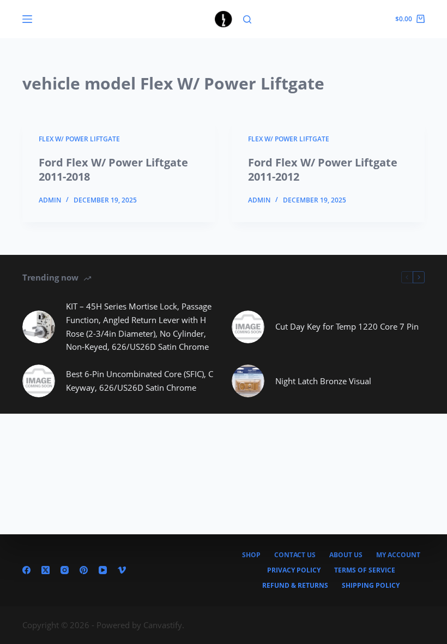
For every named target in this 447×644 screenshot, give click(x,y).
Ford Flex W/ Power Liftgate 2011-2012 (322, 169)
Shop (251, 555)
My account (398, 555)
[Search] (247, 19)
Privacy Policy (294, 570)
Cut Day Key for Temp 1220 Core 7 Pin (347, 326)
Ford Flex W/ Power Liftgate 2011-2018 (113, 169)
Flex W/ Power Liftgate (79, 139)
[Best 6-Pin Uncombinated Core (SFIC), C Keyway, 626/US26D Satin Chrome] (38, 381)
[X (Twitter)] (45, 570)
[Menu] (27, 19)
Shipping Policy (371, 585)
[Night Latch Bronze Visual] (248, 381)
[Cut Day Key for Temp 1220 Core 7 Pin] (248, 327)
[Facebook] (26, 570)
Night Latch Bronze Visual (323, 380)
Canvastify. (163, 624)
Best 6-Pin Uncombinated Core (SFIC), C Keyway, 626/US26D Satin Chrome (139, 380)
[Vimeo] (122, 570)
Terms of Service (364, 570)
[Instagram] (65, 570)
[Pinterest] (84, 570)
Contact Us (295, 555)
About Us (346, 555)
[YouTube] (103, 570)
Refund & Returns (295, 585)
